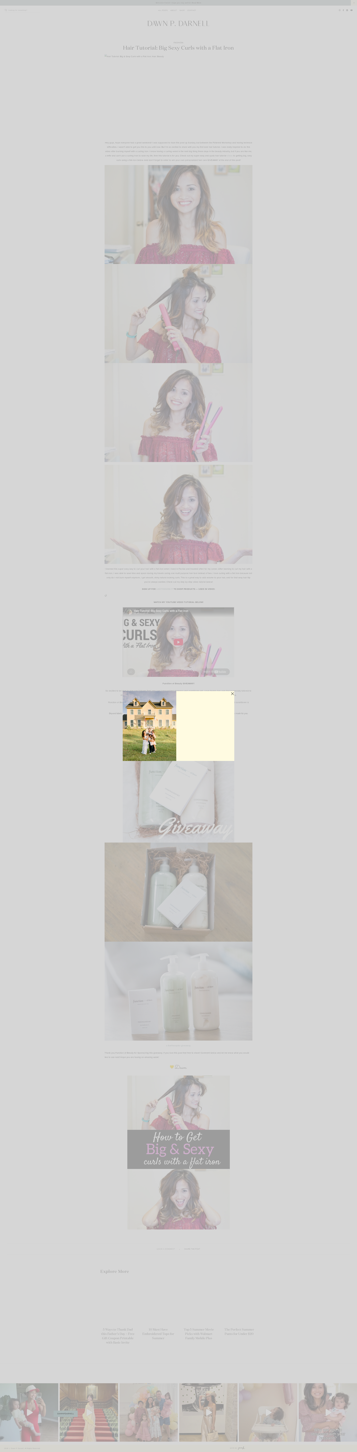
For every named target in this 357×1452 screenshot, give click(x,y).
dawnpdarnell (65, 1413)
